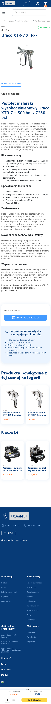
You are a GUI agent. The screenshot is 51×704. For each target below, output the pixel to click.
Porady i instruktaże (34, 583)
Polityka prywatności (9, 592)
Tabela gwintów (32, 606)
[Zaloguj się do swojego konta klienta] (37, 3)
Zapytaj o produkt (28, 318)
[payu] (24, 663)
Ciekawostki (31, 601)
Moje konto (31, 642)
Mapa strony (6, 601)
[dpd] (24, 674)
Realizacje (31, 620)
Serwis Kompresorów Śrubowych (9, 636)
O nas (3, 587)
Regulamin (5, 597)
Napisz (11, 533)
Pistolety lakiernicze (42, 21)
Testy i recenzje (33, 592)
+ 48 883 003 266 (12, 526)
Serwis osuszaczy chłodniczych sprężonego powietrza (11, 650)
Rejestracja (31, 637)
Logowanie (31, 632)
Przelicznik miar (33, 610)
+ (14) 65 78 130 (34, 526)
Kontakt (4, 583)
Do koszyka (34, 700)
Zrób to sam (31, 587)
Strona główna (9, 21)
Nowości (30, 597)
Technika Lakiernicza (24, 21)
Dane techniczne (11, 83)
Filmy (29, 615)
